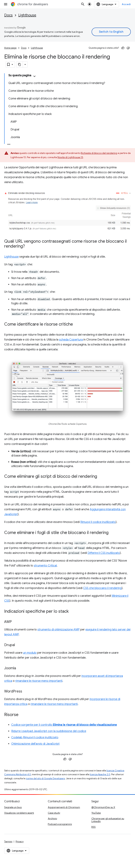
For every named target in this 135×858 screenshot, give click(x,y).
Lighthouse (27, 15)
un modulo (30, 653)
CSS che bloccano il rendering (102, 588)
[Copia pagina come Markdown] (20, 64)
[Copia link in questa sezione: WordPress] (25, 691)
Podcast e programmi (60, 824)
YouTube (96, 812)
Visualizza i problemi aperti (19, 812)
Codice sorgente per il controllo (64, 725)
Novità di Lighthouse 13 (70, 157)
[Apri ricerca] (83, 4)
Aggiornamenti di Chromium (64, 807)
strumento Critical (45, 565)
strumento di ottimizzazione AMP (58, 629)
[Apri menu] (5, 4)
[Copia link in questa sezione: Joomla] (19, 668)
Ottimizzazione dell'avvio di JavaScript (35, 744)
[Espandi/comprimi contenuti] (34, 76)
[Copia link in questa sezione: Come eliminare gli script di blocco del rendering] (100, 477)
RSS (93, 826)
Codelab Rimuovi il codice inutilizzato (34, 737)
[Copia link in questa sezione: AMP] (15, 622)
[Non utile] (128, 48)
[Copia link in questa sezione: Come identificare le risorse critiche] (76, 324)
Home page (10, 47)
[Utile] (123, 48)
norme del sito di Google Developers (45, 778)
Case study (54, 812)
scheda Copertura (71, 339)
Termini (8, 841)
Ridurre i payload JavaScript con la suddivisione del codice (48, 731)
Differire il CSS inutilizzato (104, 553)
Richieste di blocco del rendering (99, 153)
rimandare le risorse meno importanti (38, 681)
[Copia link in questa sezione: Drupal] (18, 645)
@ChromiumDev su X (103, 807)
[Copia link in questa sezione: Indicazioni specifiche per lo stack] (72, 612)
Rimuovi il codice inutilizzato (98, 522)
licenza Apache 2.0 (100, 774)
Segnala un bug (13, 807)
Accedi (126, 4)
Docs (8, 15)
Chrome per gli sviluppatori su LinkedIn (107, 820)
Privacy (20, 841)
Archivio (52, 818)
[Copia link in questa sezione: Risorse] (21, 715)
